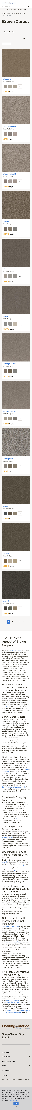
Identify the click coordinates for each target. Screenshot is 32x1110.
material (5, 838)
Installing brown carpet (10, 926)
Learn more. (13, 1100)
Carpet (23, 13)
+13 (20, 466)
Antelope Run (8, 459)
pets (5, 706)
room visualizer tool (12, 1003)
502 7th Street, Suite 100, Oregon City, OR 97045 (15, 1079)
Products (5, 1052)
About (4, 1066)
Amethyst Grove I (9, 364)
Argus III (6, 601)
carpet (4, 862)
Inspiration (6, 1057)
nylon (24, 866)
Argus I (5, 506)
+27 (20, 513)
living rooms (15, 870)
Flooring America (6, 13)
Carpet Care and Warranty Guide (14, 787)
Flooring (16, 13)
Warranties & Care (8, 1061)
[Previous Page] (5, 622)
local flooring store (15, 651)
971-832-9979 (6, 6)
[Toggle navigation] (28, 6)
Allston (6, 221)
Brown (5, 44)
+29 (20, 276)
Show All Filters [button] (9, 32)
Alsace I (6, 269)
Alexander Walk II (9, 174)
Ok (16, 1103)
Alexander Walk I (9, 126)
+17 (20, 371)
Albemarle (7, 79)
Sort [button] (24, 38)
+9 (19, 134)
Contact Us (6, 1070)
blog (17, 818)
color (11, 838)
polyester (5, 868)
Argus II (6, 553)
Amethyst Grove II (9, 411)
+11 (20, 86)
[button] (8, 44)
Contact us (9, 1011)
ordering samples (12, 1001)
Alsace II (6, 316)
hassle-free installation (13, 942)
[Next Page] (27, 622)
